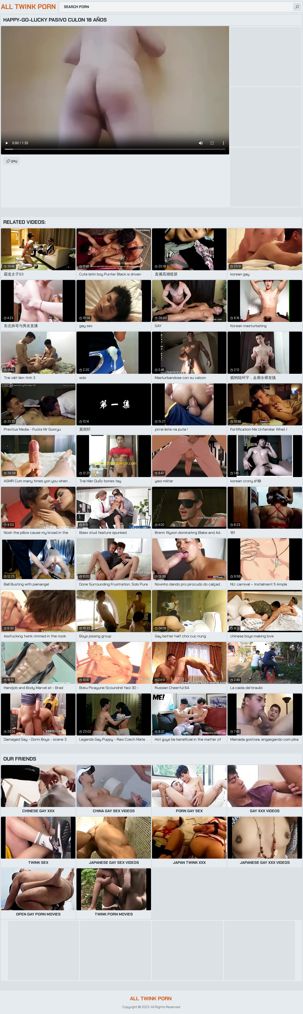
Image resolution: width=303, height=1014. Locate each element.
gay (14, 160)
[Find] (297, 7)
